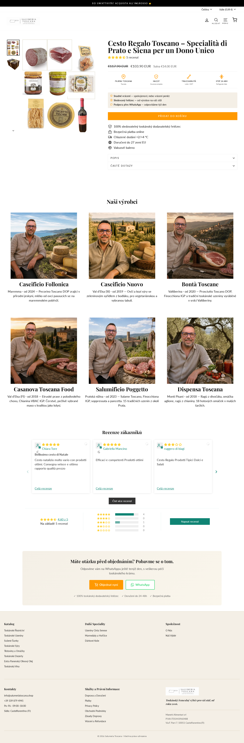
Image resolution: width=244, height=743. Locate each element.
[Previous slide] (27, 471)
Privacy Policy (92, 705)
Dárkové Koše (92, 640)
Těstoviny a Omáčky (14, 651)
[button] (117, 57)
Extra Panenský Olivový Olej (18, 661)
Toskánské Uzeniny (13, 635)
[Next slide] (216, 471)
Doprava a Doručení (95, 695)
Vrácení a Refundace (95, 721)
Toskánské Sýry (12, 645)
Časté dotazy (122, 165)
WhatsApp (142, 584)
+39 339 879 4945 (13, 700)
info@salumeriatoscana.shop (18, 695)
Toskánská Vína (11, 666)
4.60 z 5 (63, 519)
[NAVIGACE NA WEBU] (225, 19)
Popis (115, 158)
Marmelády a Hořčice (96, 635)
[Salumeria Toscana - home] (182, 691)
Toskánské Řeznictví (14, 630)
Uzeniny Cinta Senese (96, 630)
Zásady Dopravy (93, 716)
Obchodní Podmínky (95, 711)
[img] (51, 444)
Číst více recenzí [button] (122, 500)
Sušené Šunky (11, 640)
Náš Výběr (171, 635)
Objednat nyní (108, 584)
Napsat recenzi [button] (190, 521)
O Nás (169, 630)
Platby (88, 700)
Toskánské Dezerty (13, 656)
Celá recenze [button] (43, 488)
